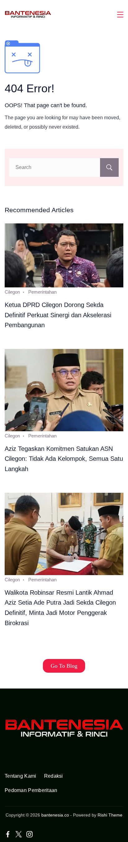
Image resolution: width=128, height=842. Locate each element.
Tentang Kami (20, 776)
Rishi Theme (110, 814)
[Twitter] (19, 834)
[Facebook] (8, 834)
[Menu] (120, 14)
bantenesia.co (55, 814)
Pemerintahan (42, 292)
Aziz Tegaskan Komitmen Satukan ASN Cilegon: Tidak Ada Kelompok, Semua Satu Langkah (64, 458)
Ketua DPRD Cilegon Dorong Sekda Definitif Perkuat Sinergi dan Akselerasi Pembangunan (58, 314)
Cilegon (12, 292)
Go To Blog (64, 666)
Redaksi (53, 776)
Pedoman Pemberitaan (31, 790)
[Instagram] (29, 834)
